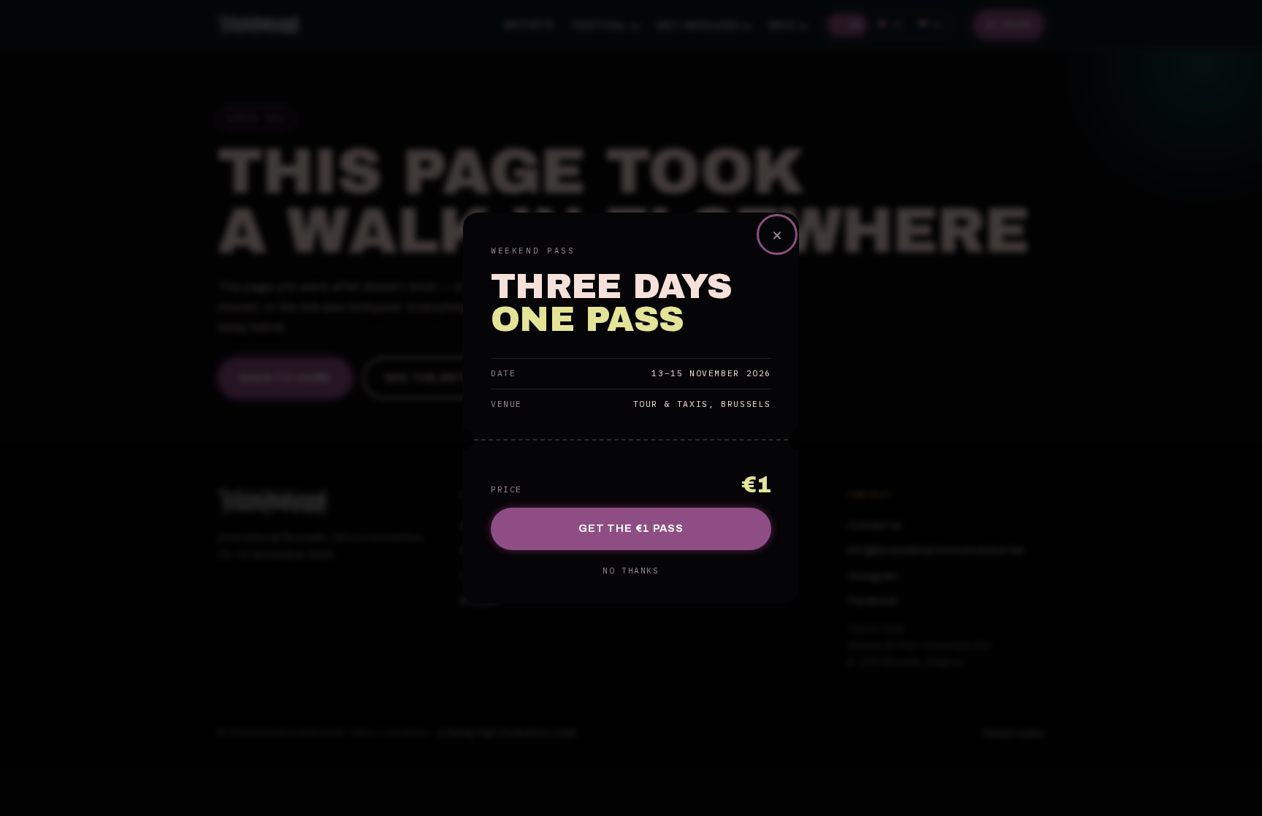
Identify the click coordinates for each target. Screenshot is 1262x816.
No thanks (631, 570)
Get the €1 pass (631, 528)
